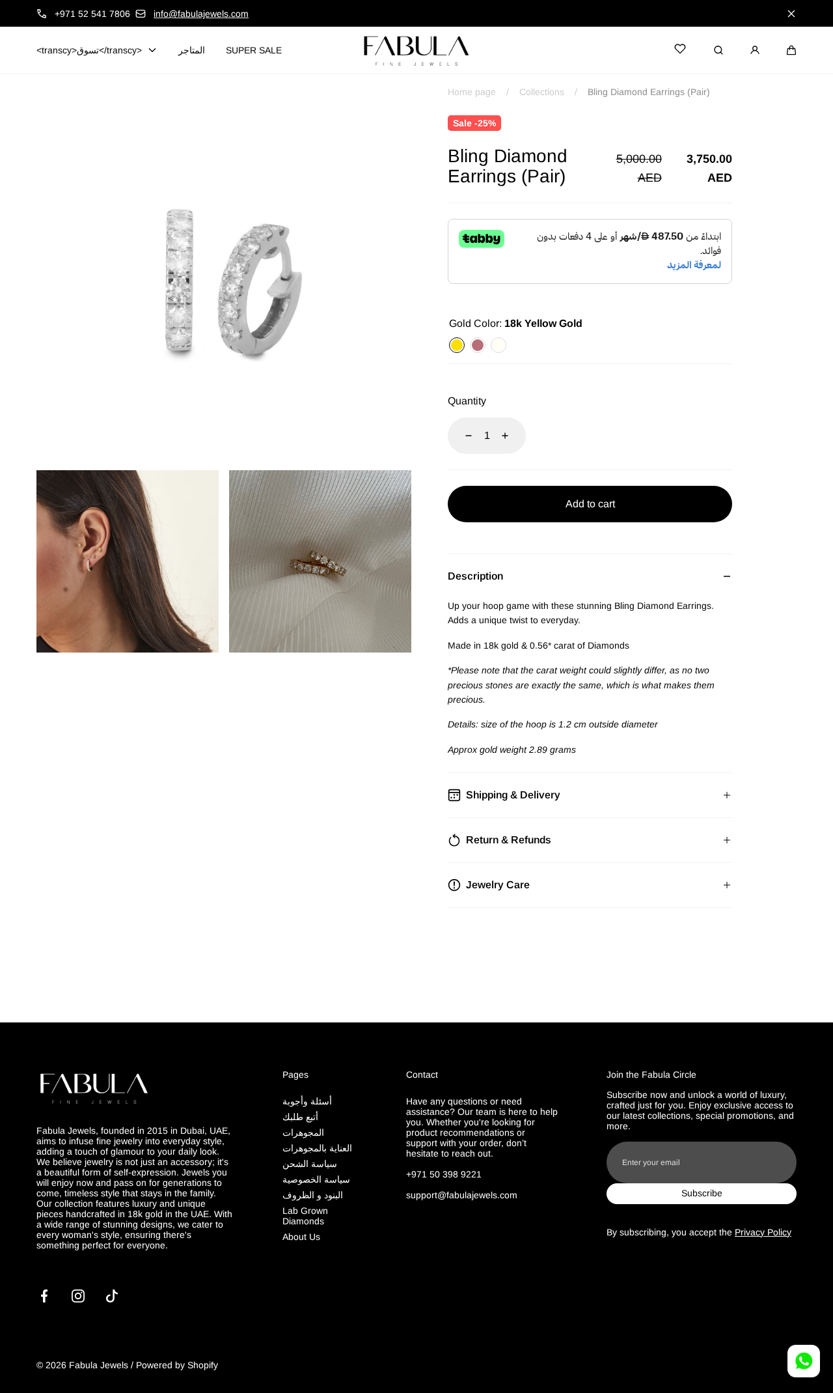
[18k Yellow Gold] (457, 345)
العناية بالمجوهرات (317, 1148)
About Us (301, 1236)
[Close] (791, 13)
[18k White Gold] (498, 345)
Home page (472, 92)
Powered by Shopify (177, 1365)
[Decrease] (461, 435)
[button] (791, 50)
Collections (541, 92)
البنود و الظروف (312, 1195)
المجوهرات (303, 1132)
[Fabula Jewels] (416, 50)
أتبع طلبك (300, 1117)
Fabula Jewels (98, 1365)
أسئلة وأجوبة (307, 1101)
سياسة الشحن (309, 1164)
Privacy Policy (763, 1232)
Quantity (467, 400)
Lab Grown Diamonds (305, 1215)
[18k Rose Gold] (477, 345)
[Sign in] (755, 50)
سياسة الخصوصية (316, 1179)
